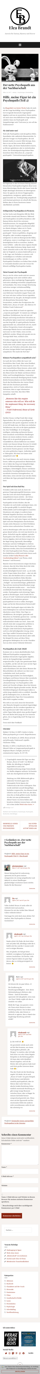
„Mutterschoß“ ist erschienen (17, 1256)
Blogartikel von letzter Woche (16, 108)
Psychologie (21, 92)
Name (4, 1167)
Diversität (10, 1289)
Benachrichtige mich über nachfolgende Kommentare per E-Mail (16, 1207)
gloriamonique (17, 866)
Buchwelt (10, 1284)
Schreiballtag (29, 92)
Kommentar (6, 1144)
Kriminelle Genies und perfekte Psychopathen (10, 826)
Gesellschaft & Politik (14, 1298)
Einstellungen (20, 1371)
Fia (13, 898)
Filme (9, 1295)
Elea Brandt (20, 27)
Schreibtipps (13, 814)
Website (4, 1185)
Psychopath (29, 812)
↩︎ (33, 804)
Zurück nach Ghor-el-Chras (16, 1259)
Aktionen (10, 1281)
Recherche (6, 814)
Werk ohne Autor (26, 804)
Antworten (32, 888)
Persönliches (11, 1304)
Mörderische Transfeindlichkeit (18, 1261)
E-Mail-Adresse (7, 1176)
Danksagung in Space (14, 1250)
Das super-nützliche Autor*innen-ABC (30, 826)
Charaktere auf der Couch (15, 1287)
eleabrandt (18, 934)
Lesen (9, 1301)
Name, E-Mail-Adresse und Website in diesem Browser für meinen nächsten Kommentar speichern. (18, 1199)
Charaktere (14, 812)
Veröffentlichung (13, 1312)
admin (14, 92)
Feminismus (11, 1292)
